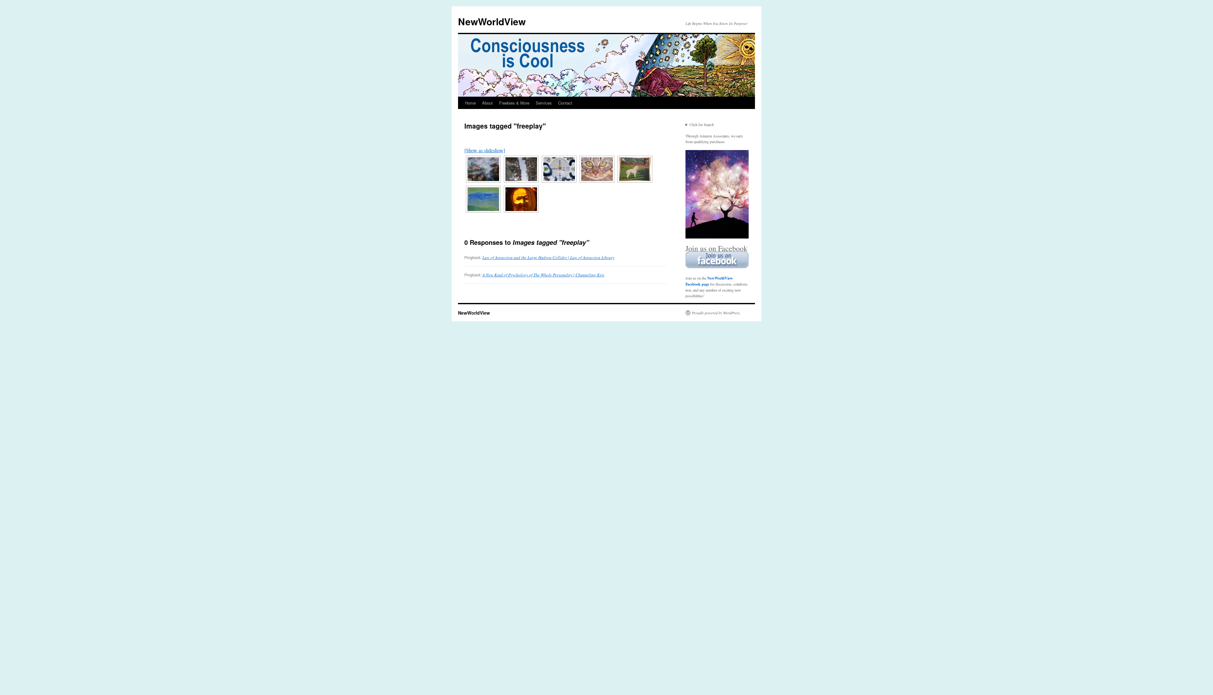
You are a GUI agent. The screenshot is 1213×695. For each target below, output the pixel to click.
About (487, 103)
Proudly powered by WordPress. (716, 312)
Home (470, 103)
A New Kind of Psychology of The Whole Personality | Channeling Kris (543, 275)
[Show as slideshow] (484, 150)
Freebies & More (514, 103)
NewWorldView (492, 21)
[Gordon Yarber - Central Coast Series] (483, 169)
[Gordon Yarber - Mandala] (559, 169)
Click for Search (702, 124)
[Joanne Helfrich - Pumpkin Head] (521, 199)
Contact (565, 103)
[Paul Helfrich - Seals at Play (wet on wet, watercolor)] (483, 199)
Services (544, 103)
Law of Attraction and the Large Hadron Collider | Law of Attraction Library (548, 257)
